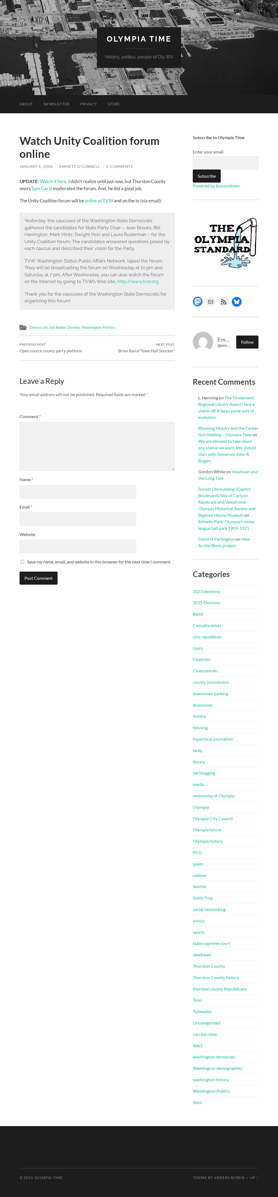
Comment (30, 416)
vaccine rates (205, 1034)
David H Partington (216, 538)
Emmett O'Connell (79, 166)
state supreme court (211, 943)
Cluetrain (201, 659)
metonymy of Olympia (213, 795)
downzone (202, 704)
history (199, 716)
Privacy (88, 104)
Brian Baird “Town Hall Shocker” (146, 348)
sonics (198, 920)
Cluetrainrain (205, 670)
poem (198, 863)
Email (26, 506)
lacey (197, 750)
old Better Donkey (65, 327)
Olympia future (207, 829)
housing (200, 727)
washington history (211, 1079)
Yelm (197, 1102)
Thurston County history (216, 977)
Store (114, 104)
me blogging (204, 772)
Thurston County (209, 966)
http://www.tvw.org (138, 281)
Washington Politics (98, 327)
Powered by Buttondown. (217, 185)
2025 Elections (206, 602)
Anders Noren (229, 1178)
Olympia (201, 807)
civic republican (207, 636)
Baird (198, 613)
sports (199, 932)
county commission (211, 682)
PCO (197, 852)
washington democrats (214, 1056)
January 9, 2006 (36, 166)
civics (198, 648)
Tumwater (202, 1011)
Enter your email (208, 151)
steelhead (202, 954)
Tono (197, 999)
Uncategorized (206, 1022)
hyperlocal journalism (213, 738)
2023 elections (206, 591)
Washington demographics (218, 1068)
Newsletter (57, 104)
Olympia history (208, 841)
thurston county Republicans (220, 988)
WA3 (197, 1045)
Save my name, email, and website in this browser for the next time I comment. (99, 561)
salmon (199, 875)
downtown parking (210, 693)
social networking (209, 909)
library (199, 761)
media (198, 784)
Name (26, 479)
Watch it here (53, 181)
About (26, 104)
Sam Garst (41, 188)
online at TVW (99, 200)
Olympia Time (139, 39)
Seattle (199, 886)
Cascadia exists (207, 625)
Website (27, 534)
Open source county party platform (51, 348)
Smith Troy (203, 897)
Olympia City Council (213, 818)
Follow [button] (247, 341)
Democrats (38, 327)
